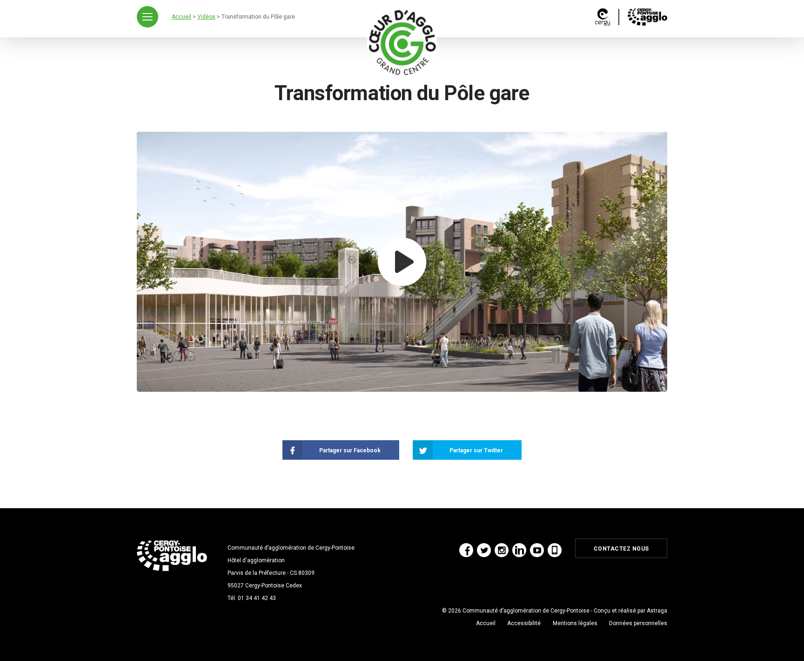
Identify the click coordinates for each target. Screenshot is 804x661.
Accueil (486, 623)
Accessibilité (524, 623)
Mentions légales (575, 623)
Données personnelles (638, 623)
